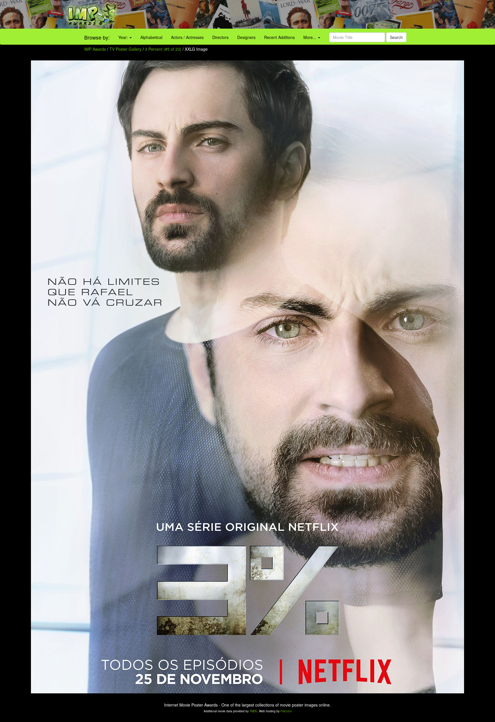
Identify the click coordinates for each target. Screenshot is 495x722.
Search (396, 37)
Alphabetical (151, 37)
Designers (246, 37)
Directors (220, 37)
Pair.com (286, 711)
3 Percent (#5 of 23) (163, 49)
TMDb (253, 711)
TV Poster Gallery (125, 49)
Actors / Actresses (187, 37)
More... (310, 37)
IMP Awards (95, 49)
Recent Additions (279, 37)
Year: (123, 37)
